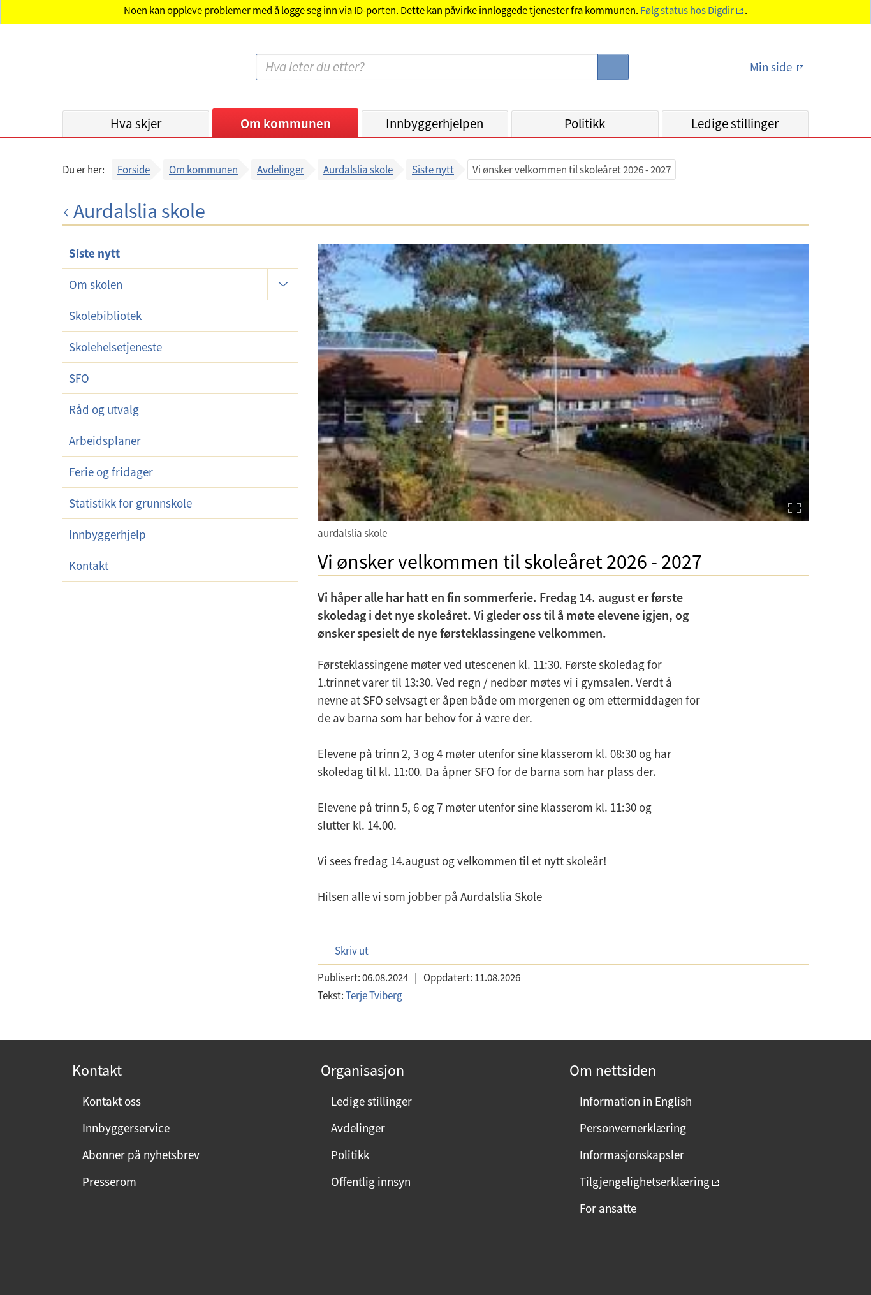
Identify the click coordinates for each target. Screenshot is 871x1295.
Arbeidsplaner (105, 440)
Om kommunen (285, 123)
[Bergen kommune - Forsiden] (114, 72)
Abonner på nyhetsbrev (141, 1154)
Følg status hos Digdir (687, 10)
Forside (133, 170)
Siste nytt (433, 170)
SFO (79, 378)
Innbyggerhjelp (107, 534)
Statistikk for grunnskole (130, 503)
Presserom (109, 1181)
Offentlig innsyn (371, 1181)
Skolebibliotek (105, 315)
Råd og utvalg (104, 409)
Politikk (584, 123)
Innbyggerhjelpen (434, 123)
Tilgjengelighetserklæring (645, 1181)
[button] (345, 950)
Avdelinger (280, 170)
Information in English (636, 1101)
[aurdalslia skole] (563, 382)
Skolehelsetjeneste (115, 347)
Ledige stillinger (735, 123)
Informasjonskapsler (632, 1154)
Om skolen (95, 284)
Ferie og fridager (111, 471)
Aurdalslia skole (358, 170)
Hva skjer (135, 123)
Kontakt (88, 565)
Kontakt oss (111, 1101)
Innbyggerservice (126, 1128)
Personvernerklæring (633, 1128)
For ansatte (608, 1208)
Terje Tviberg (374, 995)
